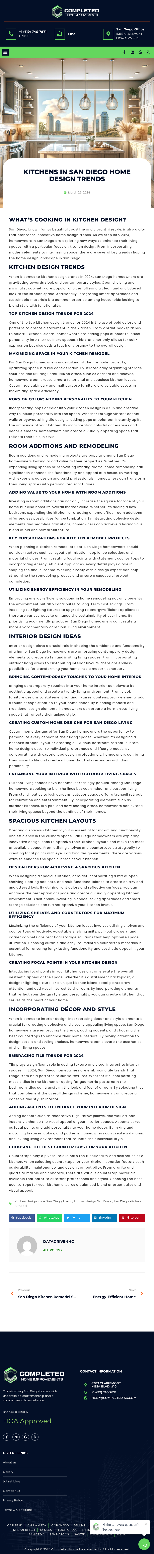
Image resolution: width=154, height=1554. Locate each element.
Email (72, 34)
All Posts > (53, 1250)
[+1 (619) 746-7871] (11, 34)
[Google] (140, 52)
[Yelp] (148, 52)
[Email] (60, 34)
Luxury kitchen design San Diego (87, 1201)
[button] (5, 52)
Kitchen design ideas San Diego (38, 1201)
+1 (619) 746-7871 (33, 32)
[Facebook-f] (124, 52)
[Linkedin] (132, 52)
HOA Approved (27, 1421)
